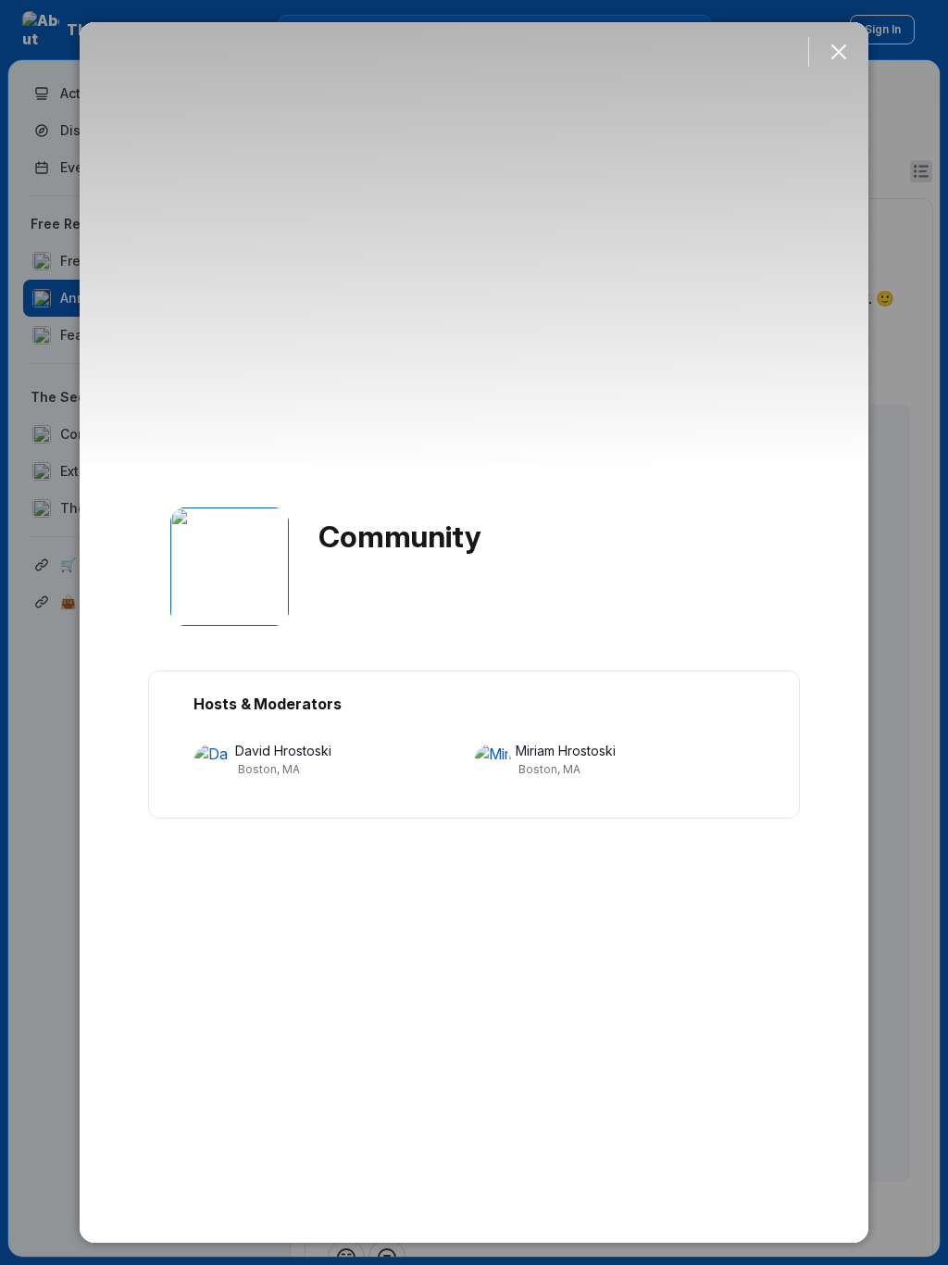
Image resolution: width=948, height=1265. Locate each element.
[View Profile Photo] (229, 566)
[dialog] (474, 632)
